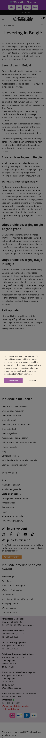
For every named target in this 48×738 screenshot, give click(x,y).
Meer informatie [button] (25, 374)
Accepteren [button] (13, 381)
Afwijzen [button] (32, 381)
